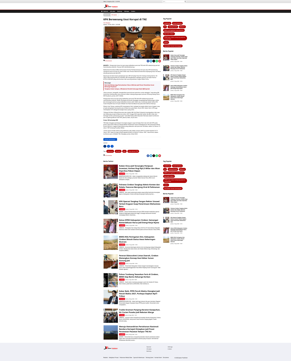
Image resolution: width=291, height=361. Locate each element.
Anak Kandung (177, 23)
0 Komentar (108, 61)
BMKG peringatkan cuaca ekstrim (174, 30)
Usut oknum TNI (133, 151)
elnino (166, 42)
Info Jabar (112, 11)
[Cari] (185, 1)
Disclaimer (166, 357)
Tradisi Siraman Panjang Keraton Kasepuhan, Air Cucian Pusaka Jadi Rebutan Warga (139, 310)
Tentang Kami (149, 357)
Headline (122, 190)
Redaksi (105, 357)
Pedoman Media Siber (126, 357)
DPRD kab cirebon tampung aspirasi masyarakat (174, 38)
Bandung (119, 11)
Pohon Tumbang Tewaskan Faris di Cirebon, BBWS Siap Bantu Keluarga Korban (139, 275)
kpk (124, 151)
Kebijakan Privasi (114, 357)
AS (165, 27)
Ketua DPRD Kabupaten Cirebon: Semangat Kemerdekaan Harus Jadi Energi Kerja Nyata (179, 87)
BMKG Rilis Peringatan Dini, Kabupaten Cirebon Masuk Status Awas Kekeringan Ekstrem (178, 97)
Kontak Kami (158, 357)
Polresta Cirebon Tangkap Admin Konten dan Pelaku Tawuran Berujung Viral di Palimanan (179, 67)
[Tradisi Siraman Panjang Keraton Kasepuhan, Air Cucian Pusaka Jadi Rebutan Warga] (111, 315)
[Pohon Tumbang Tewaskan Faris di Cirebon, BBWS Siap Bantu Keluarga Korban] (111, 280)
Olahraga (126, 11)
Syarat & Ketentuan (139, 357)
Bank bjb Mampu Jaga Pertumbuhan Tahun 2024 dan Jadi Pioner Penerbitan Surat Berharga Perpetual (129, 86)
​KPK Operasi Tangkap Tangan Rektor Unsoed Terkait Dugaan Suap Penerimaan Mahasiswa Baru (178, 77)
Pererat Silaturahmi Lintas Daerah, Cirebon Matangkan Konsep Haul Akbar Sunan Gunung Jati (138, 258)
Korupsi (118, 151)
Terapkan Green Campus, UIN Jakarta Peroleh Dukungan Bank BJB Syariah (127, 89)
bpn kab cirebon (169, 34)
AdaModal (167, 23)
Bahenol (182, 27)
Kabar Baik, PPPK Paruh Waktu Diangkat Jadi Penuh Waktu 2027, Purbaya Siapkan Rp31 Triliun (139, 293)
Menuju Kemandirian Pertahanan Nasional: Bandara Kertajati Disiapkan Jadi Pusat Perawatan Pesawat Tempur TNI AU (139, 329)
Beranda (106, 15)
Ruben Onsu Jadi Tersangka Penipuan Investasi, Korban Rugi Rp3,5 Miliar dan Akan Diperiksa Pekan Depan (179, 57)
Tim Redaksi (106, 23)
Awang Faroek (173, 27)
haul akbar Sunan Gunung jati (172, 46)
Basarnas (110, 151)
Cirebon (133, 11)
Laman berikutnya (109, 139)
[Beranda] (102, 11)
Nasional (105, 11)
